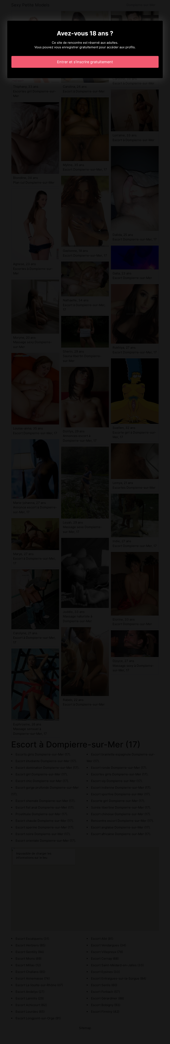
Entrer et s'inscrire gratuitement (85, 62)
